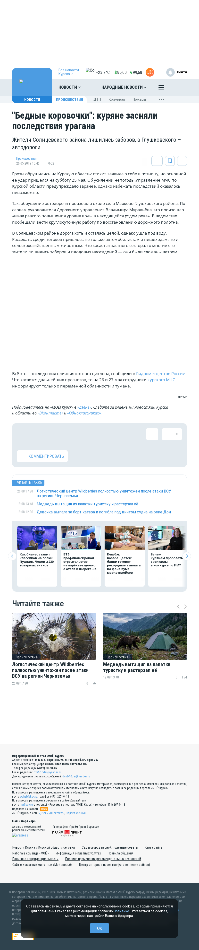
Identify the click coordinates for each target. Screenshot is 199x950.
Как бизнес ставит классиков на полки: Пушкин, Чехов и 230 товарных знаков (37, 559)
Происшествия (69, 99)
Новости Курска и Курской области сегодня (43, 847)
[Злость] (102, 434)
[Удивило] (70, 434)
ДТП (97, 99)
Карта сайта (153, 847)
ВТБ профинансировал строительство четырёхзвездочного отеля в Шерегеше (80, 561)
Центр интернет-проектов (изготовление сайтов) (114, 865)
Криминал (117, 99)
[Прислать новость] (150, 72)
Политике (121, 911)
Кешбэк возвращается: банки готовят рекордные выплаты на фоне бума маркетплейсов (124, 563)
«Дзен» (43, 813)
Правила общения (120, 853)
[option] (54, 658)
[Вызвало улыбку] (39, 434)
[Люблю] (55, 434)
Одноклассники (76, 813)
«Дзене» (84, 407)
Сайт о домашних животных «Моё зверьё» (42, 865)
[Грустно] (86, 434)
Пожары (139, 99)
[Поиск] (178, 87)
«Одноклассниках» (84, 413)
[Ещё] (161, 88)
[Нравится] (23, 434)
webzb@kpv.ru (28, 796)
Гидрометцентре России (160, 373)
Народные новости (122, 87)
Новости (68, 87)
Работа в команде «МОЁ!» (30, 853)
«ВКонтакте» (50, 413)
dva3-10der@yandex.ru (47, 772)
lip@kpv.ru (26, 804)
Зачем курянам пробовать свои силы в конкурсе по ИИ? (167, 559)
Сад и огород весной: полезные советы (110, 847)
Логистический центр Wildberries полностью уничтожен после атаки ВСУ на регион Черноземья (50, 670)
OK (99, 928)
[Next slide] (186, 556)
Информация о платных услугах (78, 853)
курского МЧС (161, 379)
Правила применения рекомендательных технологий (103, 859)
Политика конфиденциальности (35, 859)
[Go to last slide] (12, 556)
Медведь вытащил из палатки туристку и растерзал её (136, 667)
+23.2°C (103, 72)
